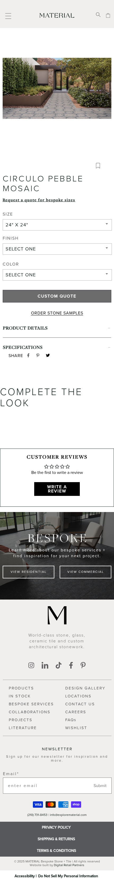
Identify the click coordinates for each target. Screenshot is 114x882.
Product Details (25, 328)
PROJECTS (20, 720)
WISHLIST (76, 728)
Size (8, 214)
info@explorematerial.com (68, 814)
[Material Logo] (57, 15)
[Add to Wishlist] (100, 167)
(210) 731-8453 (37, 814)
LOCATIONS (78, 696)
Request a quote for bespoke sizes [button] (39, 199)
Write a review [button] (57, 489)
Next (107, 93)
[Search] (98, 15)
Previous (6, 93)
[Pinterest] (83, 665)
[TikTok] (58, 665)
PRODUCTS (21, 688)
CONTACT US (80, 704)
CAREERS (75, 712)
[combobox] (57, 225)
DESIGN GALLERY (85, 688)
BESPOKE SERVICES (31, 704)
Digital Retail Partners (69, 865)
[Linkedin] (45, 665)
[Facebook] (71, 665)
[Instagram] (31, 665)
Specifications (23, 347)
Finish (11, 238)
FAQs (70, 720)
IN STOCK (20, 696)
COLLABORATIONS (29, 712)
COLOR (11, 264)
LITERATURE (23, 728)
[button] (57, 93)
